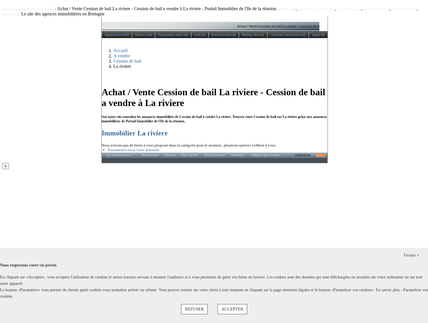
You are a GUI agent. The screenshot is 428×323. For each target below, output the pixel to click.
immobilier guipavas (349, 9)
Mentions (237, 155)
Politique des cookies (265, 155)
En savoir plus (388, 290)
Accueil (120, 50)
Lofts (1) (199, 34)
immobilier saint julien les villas (316, 9)
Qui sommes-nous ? (120, 155)
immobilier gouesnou (404, 9)
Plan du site (189, 155)
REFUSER (194, 309)
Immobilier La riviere (135, 133)
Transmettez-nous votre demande (133, 150)
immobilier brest (286, 9)
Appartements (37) (117, 34)
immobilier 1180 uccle (377, 9)
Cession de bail (127, 61)
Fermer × (411, 255)
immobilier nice (11, 14)
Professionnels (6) (224, 34)
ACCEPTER (232, 309)
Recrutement (150, 155)
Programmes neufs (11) (173, 34)
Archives (170, 155)
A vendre (121, 55)
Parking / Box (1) (253, 34)
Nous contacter (214, 155)
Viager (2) (318, 34)
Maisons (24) (143, 34)
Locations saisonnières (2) (287, 34)
